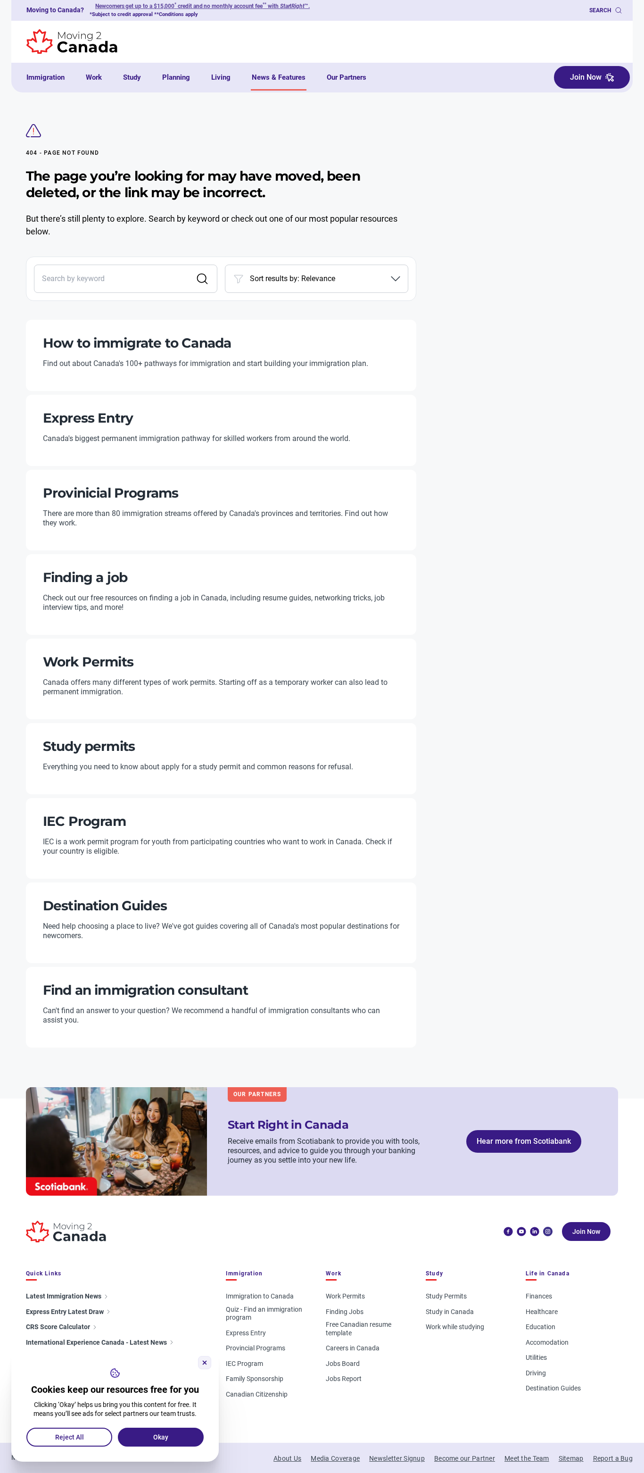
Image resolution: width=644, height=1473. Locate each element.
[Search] (202, 278)
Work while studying (455, 1327)
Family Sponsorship (254, 1378)
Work (94, 77)
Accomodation (547, 1342)
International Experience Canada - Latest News (96, 1342)
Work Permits (345, 1296)
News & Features (278, 77)
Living (221, 77)
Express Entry (246, 1333)
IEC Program (244, 1363)
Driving (536, 1373)
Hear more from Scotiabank (524, 1141)
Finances (539, 1296)
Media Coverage (335, 1458)
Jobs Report (344, 1378)
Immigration (45, 77)
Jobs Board (343, 1363)
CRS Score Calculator (58, 1327)
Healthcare (542, 1311)
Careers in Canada (353, 1348)
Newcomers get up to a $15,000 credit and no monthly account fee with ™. (202, 6)
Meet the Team (526, 1458)
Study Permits (446, 1296)
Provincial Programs (255, 1348)
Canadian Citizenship (257, 1394)
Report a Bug (613, 1458)
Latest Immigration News (63, 1296)
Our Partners (346, 77)
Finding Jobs (344, 1311)
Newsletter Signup (397, 1458)
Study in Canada (450, 1311)
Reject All (69, 1437)
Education (540, 1327)
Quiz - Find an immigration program (264, 1314)
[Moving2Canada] (66, 1231)
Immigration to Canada (260, 1296)
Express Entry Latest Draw (65, 1311)
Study (132, 77)
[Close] (204, 1362)
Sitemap (571, 1458)
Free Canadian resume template (358, 1329)
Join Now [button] (586, 77)
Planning (176, 77)
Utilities (536, 1357)
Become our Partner (464, 1458)
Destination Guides (553, 1388)
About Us (287, 1458)
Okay (160, 1437)
